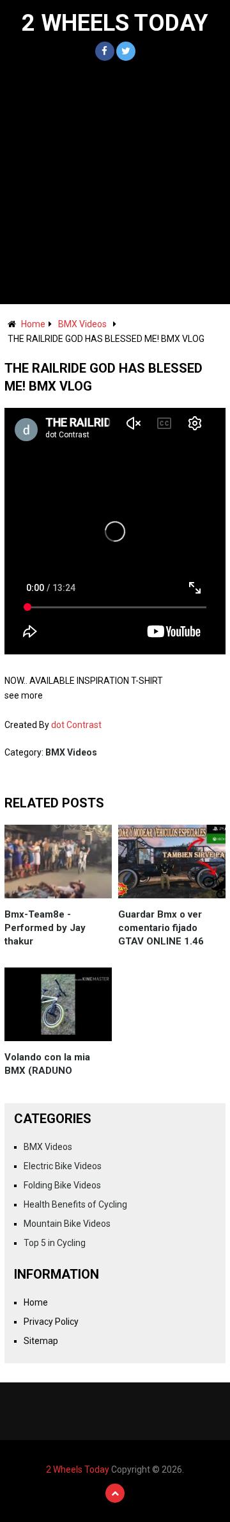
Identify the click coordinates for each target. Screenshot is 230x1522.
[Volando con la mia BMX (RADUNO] (58, 1004)
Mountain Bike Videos (67, 1223)
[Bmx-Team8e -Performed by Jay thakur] (58, 861)
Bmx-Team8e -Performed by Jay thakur (45, 928)
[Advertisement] (115, 182)
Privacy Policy (51, 1321)
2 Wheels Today (115, 23)
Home (33, 324)
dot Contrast (76, 725)
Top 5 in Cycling (55, 1243)
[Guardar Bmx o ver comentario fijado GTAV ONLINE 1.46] (172, 861)
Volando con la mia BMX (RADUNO (47, 1063)
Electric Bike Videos (63, 1166)
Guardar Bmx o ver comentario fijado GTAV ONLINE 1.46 (161, 928)
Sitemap (41, 1341)
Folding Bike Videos (62, 1185)
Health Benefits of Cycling (75, 1204)
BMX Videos (82, 324)
